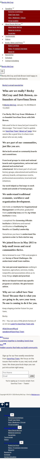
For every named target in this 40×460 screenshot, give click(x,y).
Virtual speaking (13, 21)
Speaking (7, 415)
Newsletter (9, 55)
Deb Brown (7, 329)
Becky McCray (10, 105)
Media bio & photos (14, 30)
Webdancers (35, 394)
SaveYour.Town (17, 332)
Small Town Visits (13, 15)
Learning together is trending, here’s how (16, 339)
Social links (11, 33)
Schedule (8, 58)
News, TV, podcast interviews (17, 49)
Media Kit (11, 52)
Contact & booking (12, 61)
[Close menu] (0, 409)
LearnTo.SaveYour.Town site (22, 324)
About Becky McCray (15, 27)
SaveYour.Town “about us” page (19, 131)
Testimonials (10, 36)
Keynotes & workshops (15, 12)
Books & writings (13, 46)
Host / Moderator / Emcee (17, 18)
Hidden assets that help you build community (19, 346)
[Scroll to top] (2, 405)
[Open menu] (2, 71)
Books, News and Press (11, 443)
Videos (7, 39)
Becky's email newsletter (12, 85)
